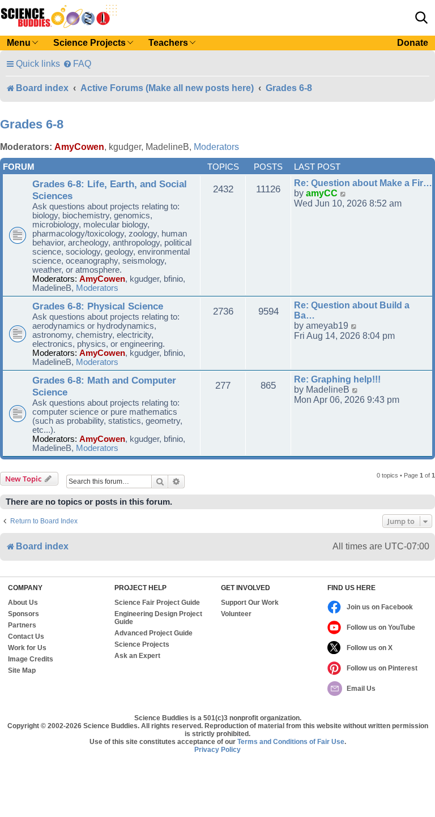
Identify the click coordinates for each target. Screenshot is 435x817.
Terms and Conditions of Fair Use (290, 742)
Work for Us (27, 648)
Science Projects (141, 644)
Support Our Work (250, 603)
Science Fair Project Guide (157, 603)
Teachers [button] (168, 43)
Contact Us (26, 636)
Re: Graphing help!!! (337, 379)
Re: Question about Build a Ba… (352, 310)
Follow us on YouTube (381, 627)
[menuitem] (77, 64)
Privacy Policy (217, 750)
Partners (22, 625)
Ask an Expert (137, 656)
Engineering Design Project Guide (158, 618)
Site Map (22, 670)
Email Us (361, 689)
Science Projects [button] (89, 43)
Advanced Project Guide (153, 633)
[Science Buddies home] (59, 16)
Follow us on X (370, 648)
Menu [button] (19, 43)
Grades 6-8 (31, 124)
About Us (23, 603)
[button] (421, 17)
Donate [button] (412, 43)
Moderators (216, 147)
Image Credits (30, 659)
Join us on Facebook (380, 607)
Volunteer (236, 614)
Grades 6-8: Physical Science (97, 306)
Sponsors (23, 614)
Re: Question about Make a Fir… (363, 183)
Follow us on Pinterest (382, 668)
